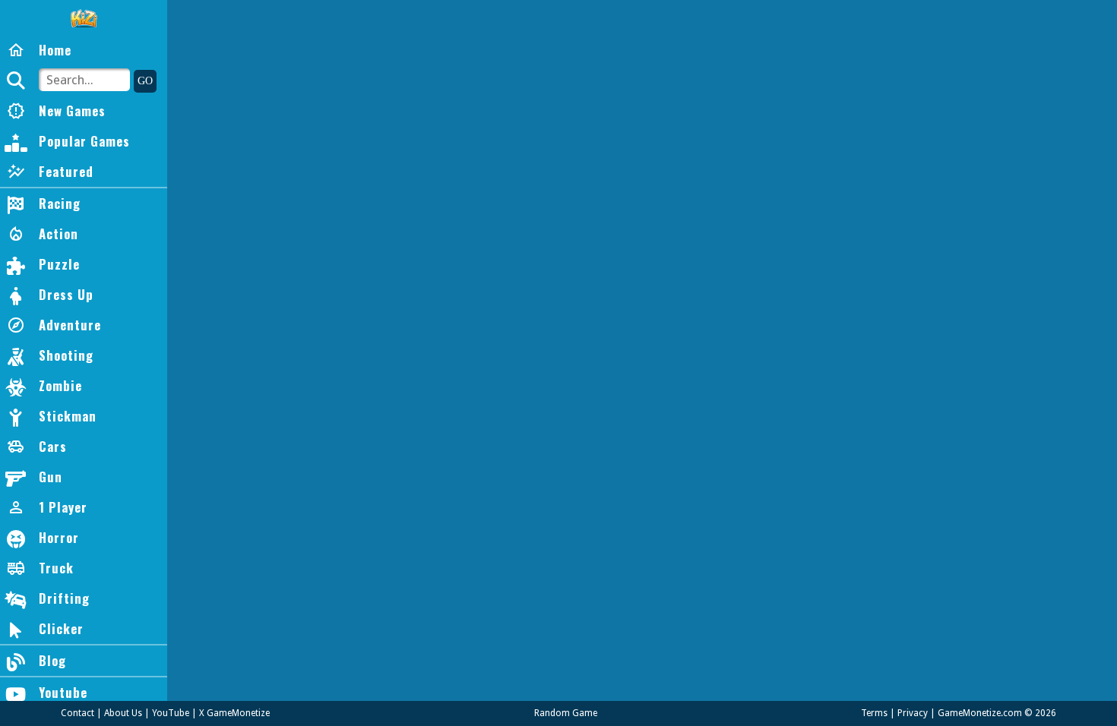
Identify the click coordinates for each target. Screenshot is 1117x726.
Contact (77, 713)
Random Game (565, 713)
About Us (123, 713)
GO (145, 81)
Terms (874, 713)
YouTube (170, 713)
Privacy (912, 713)
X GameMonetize (234, 713)
